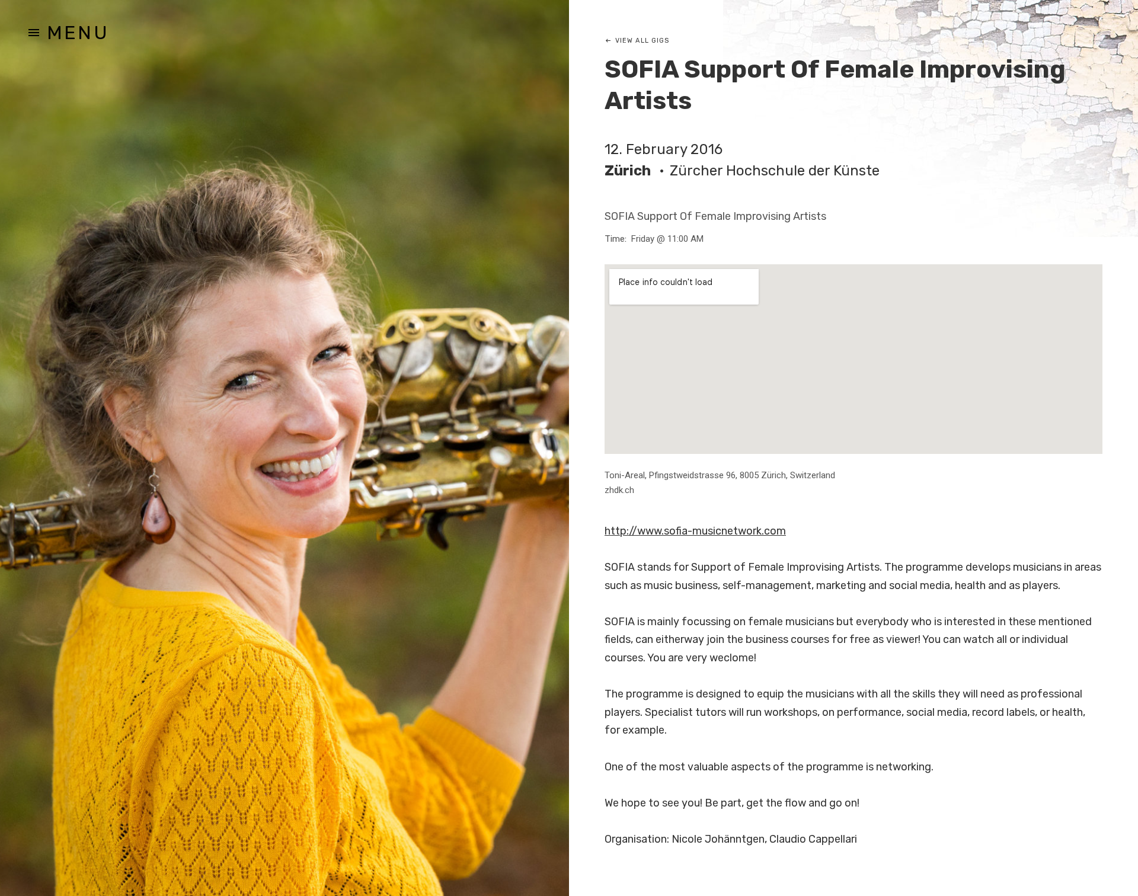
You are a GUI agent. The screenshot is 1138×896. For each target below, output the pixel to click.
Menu (78, 32)
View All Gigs (642, 40)
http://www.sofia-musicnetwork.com (695, 530)
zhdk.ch (619, 490)
